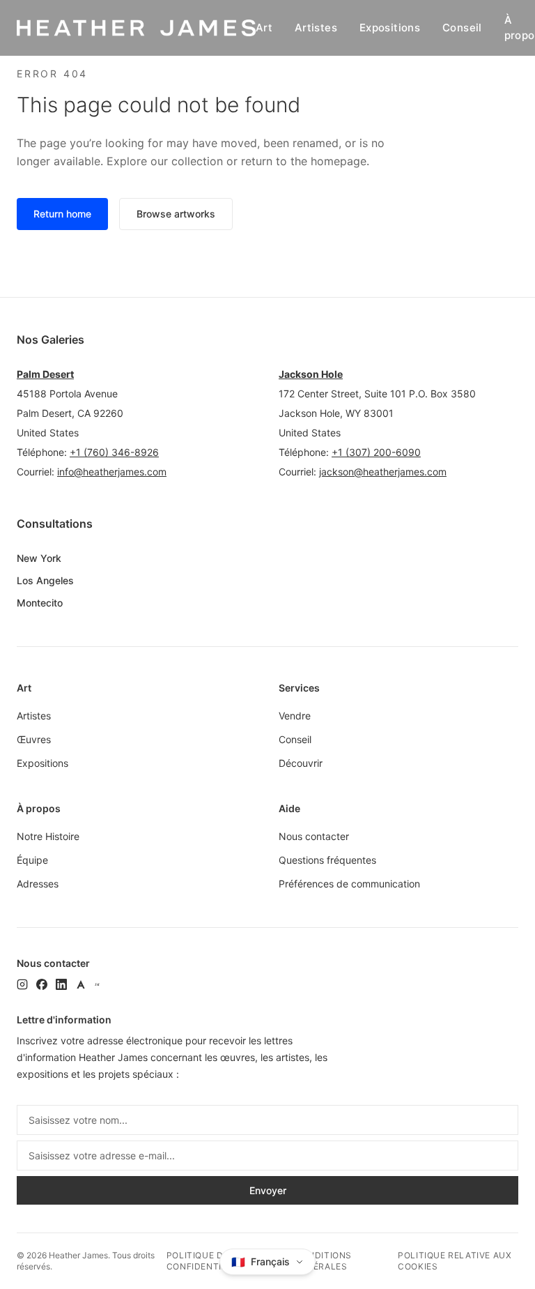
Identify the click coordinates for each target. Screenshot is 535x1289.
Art (264, 27)
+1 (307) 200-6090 (376, 452)
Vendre (295, 716)
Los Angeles (45, 580)
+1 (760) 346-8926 (114, 452)
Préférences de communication (349, 884)
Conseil (462, 27)
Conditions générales (323, 1261)
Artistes (316, 27)
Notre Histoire (48, 836)
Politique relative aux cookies (454, 1261)
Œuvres (34, 739)
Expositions (389, 27)
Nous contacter (314, 836)
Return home (62, 214)
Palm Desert (45, 374)
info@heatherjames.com (111, 472)
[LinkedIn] (61, 984)
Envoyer (267, 1190)
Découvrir (301, 763)
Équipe (32, 860)
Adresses (38, 884)
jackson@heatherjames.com (383, 472)
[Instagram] (22, 984)
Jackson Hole (311, 374)
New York (39, 558)
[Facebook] (41, 984)
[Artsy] (80, 984)
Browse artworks (176, 214)
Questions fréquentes (327, 860)
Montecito (40, 603)
